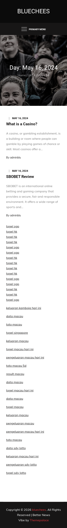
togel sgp (12, 226)
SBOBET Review (20, 176)
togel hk (11, 231)
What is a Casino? (21, 124)
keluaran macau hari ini (22, 456)
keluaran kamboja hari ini (23, 308)
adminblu (15, 157)
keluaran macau (17, 415)
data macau (14, 316)
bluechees (33, 11)
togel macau (14, 407)
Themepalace (39, 520)
